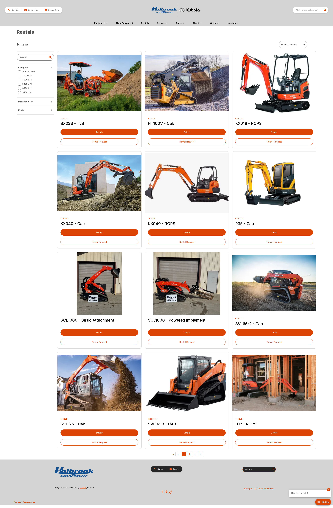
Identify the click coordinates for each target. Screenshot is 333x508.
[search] (325, 10)
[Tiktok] (170, 491)
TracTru (83, 487)
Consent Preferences (24, 502)
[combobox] (310, 10)
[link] (51, 10)
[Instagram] (166, 491)
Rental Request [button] (99, 141)
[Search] (272, 469)
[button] (13, 10)
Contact (214, 23)
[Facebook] (162, 491)
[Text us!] (323, 502)
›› (200, 454)
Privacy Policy (250, 488)
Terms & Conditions (266, 488)
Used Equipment (124, 23)
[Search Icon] (50, 57)
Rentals (145, 23)
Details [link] (99, 132)
